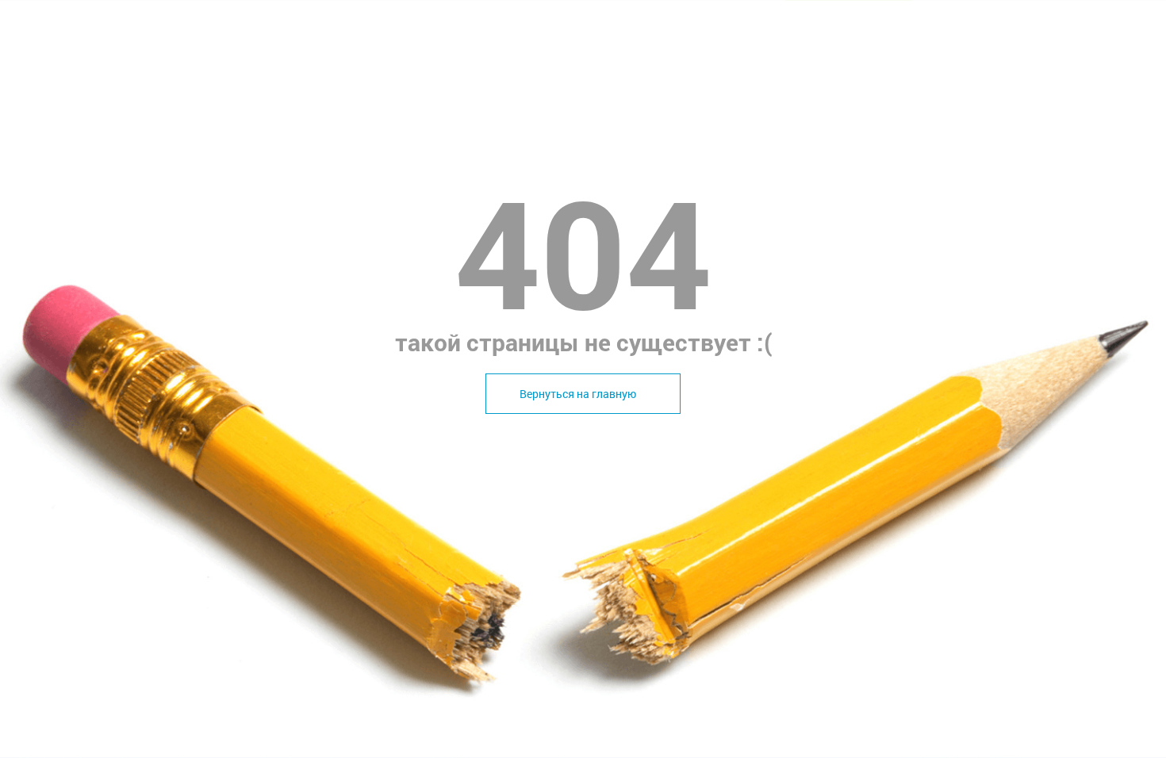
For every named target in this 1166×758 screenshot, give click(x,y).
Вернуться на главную (578, 393)
